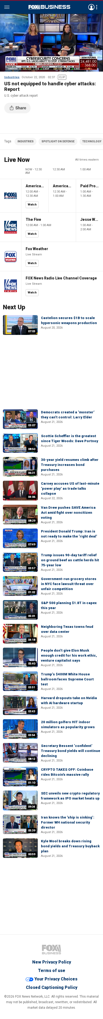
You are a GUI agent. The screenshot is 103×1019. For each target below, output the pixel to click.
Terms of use (51, 970)
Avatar (91, 7)
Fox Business (49, 7)
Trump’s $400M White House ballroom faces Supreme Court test (67, 679)
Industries (12, 77)
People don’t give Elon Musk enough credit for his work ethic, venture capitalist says (69, 655)
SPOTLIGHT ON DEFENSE (57, 141)
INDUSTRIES (25, 141)
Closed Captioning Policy (51, 987)
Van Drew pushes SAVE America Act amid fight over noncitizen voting (68, 513)
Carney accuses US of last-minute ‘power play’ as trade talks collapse (70, 489)
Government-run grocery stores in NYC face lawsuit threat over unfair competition (68, 584)
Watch (32, 204)
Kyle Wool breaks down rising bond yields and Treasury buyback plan (70, 846)
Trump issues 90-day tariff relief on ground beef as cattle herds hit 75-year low (70, 560)
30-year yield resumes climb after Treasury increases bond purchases (70, 465)
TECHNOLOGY (91, 141)
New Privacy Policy (51, 962)
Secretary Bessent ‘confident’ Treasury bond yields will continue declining (70, 751)
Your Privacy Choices (55, 978)
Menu (7, 7)
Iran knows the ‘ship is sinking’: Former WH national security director (67, 822)
